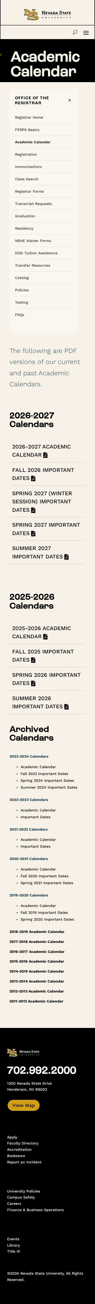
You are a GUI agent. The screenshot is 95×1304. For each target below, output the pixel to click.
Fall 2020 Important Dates (44, 876)
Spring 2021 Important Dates (47, 883)
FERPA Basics (27, 130)
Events (13, 1239)
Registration (26, 154)
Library (13, 1245)
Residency (24, 228)
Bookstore (16, 1156)
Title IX (13, 1251)
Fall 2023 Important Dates (44, 774)
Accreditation (19, 1149)
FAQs (19, 315)
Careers (14, 1203)
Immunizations (28, 167)
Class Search (27, 179)
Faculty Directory (22, 1143)
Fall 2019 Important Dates (44, 912)
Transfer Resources (32, 265)
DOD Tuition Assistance (36, 253)
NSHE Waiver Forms (33, 241)
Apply (12, 1137)
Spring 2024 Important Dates (47, 780)
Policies (22, 290)
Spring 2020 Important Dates (47, 919)
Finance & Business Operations (35, 1210)
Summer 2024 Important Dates (49, 787)
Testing (21, 302)
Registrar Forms (29, 191)
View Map (23, 1105)
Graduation (25, 216)
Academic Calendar (32, 142)
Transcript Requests (33, 204)
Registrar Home (29, 117)
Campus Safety (21, 1197)
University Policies (23, 1191)
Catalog (22, 278)
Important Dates (35, 817)
